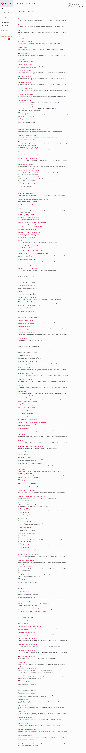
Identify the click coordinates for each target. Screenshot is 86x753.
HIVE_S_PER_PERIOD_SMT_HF (28, 245)
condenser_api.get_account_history (28, 620)
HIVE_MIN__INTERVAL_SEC (28, 229)
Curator (20, 291)
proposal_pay (22, 451)
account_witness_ (24, 100)
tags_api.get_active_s (25, 204)
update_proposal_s (25, 88)
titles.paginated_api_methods (27, 515)
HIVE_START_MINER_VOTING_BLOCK (29, 235)
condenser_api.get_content (26, 373)
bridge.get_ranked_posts (25, 404)
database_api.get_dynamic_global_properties (31, 550)
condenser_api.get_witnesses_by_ (29, 129)
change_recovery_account (25, 367)
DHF (19, 314)
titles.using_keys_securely (27, 693)
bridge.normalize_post (24, 434)
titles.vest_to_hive (23, 591)
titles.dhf (20, 385)
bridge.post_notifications (25, 308)
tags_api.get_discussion (25, 457)
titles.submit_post (24, 723)
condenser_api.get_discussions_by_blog (30, 416)
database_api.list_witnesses (26, 332)
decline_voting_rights (24, 119)
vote (30, 15)
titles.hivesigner (23, 687)
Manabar (20, 343)
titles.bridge (21, 662)
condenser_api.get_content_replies (28, 361)
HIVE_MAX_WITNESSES (25, 474)
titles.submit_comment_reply (28, 729)
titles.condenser (23, 614)
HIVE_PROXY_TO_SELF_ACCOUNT (28, 268)
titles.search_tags (24, 681)
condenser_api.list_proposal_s (28, 193)
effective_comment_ (25, 94)
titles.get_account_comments (28, 638)
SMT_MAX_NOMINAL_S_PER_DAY (29, 247)
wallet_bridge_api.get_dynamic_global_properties (33, 486)
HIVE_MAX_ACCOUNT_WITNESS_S (30, 154)
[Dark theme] (7, 39)
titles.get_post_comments (27, 579)
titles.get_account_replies (27, 601)
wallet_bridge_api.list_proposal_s (29, 189)
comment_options (23, 428)
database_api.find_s (25, 70)
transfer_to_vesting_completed (27, 297)
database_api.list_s (25, 64)
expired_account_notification (26, 264)
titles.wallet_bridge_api (25, 717)
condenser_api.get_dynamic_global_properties (32, 496)
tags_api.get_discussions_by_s (28, 217)
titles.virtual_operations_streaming (28, 608)
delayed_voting (22, 47)
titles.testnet (22, 711)
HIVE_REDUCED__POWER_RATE (29, 148)
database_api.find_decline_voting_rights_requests (33, 199)
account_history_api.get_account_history (30, 626)
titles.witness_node (24, 742)
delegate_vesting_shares (25, 320)
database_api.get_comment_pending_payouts (32, 422)
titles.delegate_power (25, 735)
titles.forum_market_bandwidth (27, 644)
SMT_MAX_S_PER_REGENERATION (30, 226)
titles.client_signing (25, 521)
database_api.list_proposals (26, 544)
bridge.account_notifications (26, 285)
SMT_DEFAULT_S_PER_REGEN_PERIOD (31, 250)
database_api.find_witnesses (26, 533)
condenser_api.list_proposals (27, 509)
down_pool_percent (25, 379)
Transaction (21, 240)
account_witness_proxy (25, 279)
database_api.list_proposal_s (28, 183)
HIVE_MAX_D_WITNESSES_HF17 (29, 232)
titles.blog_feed (23, 699)
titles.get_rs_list (25, 53)
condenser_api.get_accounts (26, 560)
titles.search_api (23, 585)
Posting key (21, 59)
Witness (22, 36)
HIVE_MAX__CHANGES (26, 215)
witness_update (23, 397)
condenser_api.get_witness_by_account (30, 463)
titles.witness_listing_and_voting (29, 170)
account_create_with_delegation (28, 554)
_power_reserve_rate (25, 41)
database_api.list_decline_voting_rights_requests (33, 253)
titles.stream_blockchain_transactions (30, 302)
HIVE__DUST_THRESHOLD (27, 125)
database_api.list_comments (26, 490)
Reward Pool (21, 273)
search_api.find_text (24, 410)
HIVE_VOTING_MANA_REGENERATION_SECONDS (32, 222)
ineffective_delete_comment (26, 349)
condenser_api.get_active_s (27, 135)
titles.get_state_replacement (28, 573)
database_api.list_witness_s (28, 209)
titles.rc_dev (22, 391)
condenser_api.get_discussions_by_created (31, 446)
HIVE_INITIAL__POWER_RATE (28, 158)
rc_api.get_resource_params (26, 597)
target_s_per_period (25, 107)
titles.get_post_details (26, 326)
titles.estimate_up (24, 527)
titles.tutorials (22, 469)
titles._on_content (26, 113)
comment (21, 440)
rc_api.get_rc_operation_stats (27, 259)
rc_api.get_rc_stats (23, 338)
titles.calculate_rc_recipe (25, 355)
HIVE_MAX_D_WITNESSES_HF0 (29, 237)
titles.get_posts (23, 480)
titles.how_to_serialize (24, 566)
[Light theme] (4, 39)
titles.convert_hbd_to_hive (27, 632)
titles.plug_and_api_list (25, 675)
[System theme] (9, 39)
